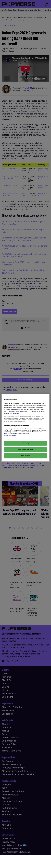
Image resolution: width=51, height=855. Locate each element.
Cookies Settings (25, 443)
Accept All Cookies (25, 455)
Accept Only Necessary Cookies (25, 449)
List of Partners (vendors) (10, 435)
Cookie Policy (16, 413)
